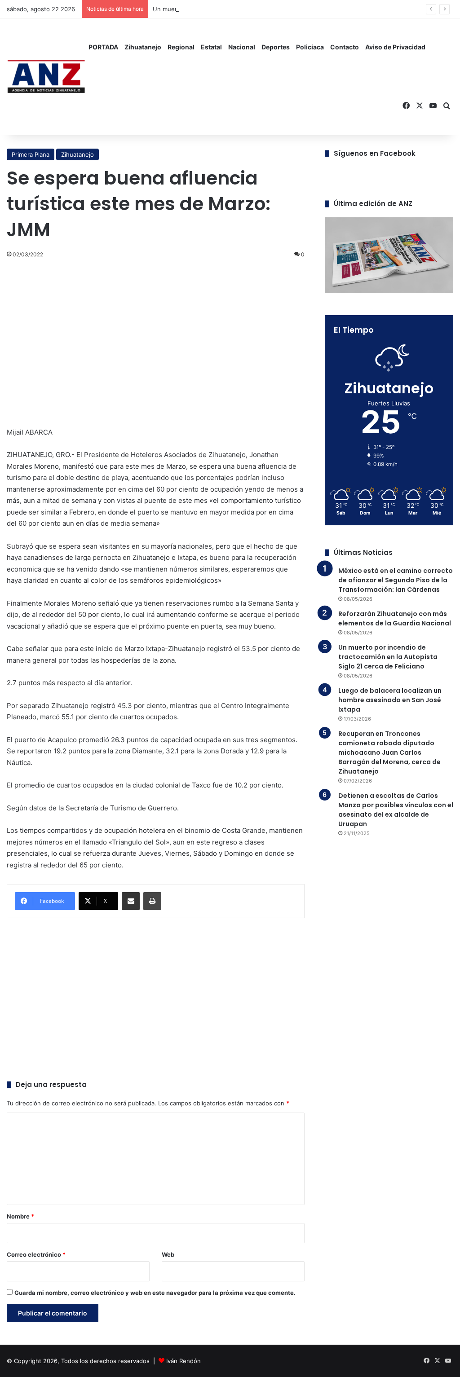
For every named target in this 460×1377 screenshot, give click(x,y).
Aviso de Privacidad (395, 47)
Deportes (275, 47)
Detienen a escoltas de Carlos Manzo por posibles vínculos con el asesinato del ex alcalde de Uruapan (395, 809)
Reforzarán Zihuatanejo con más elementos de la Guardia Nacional (394, 618)
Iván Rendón (183, 1360)
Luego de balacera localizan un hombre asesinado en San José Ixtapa (390, 700)
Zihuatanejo (142, 47)
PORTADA (103, 47)
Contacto (344, 47)
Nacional (241, 47)
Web (168, 1254)
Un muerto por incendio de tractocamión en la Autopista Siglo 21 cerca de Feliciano (388, 657)
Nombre (20, 1216)
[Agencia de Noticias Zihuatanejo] (46, 77)
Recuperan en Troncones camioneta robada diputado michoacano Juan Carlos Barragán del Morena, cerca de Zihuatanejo (389, 752)
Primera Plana (30, 154)
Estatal (211, 47)
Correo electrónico (36, 1254)
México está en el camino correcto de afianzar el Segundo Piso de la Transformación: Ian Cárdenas (395, 580)
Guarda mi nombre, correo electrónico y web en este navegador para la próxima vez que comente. (155, 1292)
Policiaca (310, 47)
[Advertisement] (156, 332)
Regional (181, 47)
